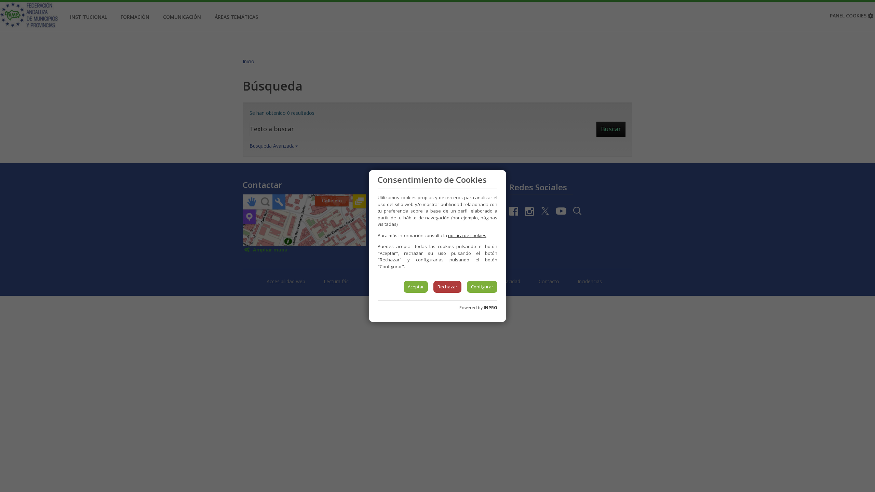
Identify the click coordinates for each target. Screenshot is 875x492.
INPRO (490, 308)
